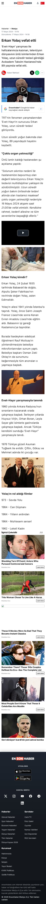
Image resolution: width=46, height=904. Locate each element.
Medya (14, 29)
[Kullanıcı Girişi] (38, 3)
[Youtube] (22, 796)
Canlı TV (28, 817)
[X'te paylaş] (32, 73)
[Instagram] (14, 796)
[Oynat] (23, 90)
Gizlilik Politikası (8, 875)
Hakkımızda (6, 854)
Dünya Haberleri (8, 834)
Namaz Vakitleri (31, 830)
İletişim (4, 862)
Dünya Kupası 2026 (10, 842)
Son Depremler (31, 834)
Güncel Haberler (8, 817)
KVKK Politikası (8, 870)
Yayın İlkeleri (7, 866)
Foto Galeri (29, 821)
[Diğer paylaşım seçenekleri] (42, 73)
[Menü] (3, 3)
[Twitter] (6, 796)
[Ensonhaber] (23, 3)
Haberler (5, 29)
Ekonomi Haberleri (9, 825)
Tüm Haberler (7, 838)
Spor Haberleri (8, 821)
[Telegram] (39, 796)
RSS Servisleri (30, 838)
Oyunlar (28, 825)
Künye (4, 858)
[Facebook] (31, 796)
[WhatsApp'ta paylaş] (37, 73)
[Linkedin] (22, 803)
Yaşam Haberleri (8, 830)
